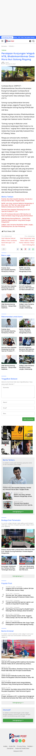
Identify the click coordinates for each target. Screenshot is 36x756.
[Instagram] (16, 741)
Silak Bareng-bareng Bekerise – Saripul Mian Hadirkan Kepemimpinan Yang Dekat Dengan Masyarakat (16, 220)
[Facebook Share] (17, 249)
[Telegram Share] (29, 249)
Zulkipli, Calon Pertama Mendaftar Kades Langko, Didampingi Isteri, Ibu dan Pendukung (17, 225)
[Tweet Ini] (21, 249)
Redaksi (30, 746)
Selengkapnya (17, 512)
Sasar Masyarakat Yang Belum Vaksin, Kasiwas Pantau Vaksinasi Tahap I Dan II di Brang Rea (27, 240)
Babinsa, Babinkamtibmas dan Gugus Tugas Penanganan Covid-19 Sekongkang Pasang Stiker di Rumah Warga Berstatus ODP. (20, 623)
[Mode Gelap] (30, 41)
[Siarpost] (9, 41)
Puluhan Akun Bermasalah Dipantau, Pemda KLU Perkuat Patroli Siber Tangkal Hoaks (16, 200)
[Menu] (2, 41)
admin (7, 62)
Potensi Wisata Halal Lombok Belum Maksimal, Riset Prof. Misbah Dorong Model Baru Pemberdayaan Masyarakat (18, 551)
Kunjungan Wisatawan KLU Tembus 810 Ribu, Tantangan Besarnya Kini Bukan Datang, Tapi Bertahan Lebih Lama (9, 568)
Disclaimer (10, 748)
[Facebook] (12, 741)
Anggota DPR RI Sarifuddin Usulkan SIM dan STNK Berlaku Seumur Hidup (20, 589)
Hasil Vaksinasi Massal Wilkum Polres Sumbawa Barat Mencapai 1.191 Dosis (9, 240)
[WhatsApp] (20, 741)
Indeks (5, 746)
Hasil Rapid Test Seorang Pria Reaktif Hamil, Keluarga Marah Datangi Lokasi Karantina (20, 610)
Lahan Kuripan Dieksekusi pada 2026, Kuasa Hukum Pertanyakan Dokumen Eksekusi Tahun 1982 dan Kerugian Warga (17, 676)
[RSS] (23, 741)
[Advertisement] (18, 18)
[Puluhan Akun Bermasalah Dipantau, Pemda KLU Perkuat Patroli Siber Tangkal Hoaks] (9, 261)
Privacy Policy (21, 746)
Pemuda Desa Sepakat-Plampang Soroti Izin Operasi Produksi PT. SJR (15, 210)
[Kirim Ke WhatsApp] (33, 249)
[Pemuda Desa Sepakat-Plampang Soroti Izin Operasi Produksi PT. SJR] (9, 280)
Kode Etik (12, 746)
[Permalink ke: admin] (3, 63)
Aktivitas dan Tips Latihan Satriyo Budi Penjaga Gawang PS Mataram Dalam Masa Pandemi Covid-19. (20, 596)
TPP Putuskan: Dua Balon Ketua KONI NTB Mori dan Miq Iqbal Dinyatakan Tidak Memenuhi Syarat (17, 690)
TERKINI (3, 50)
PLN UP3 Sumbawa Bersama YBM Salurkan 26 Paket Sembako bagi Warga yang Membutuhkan (17, 215)
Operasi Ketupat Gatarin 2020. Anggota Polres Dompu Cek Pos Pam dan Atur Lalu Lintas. (19, 616)
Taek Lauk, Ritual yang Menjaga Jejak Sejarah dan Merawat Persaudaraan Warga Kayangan (26, 568)
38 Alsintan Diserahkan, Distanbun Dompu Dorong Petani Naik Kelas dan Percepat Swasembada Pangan (17, 669)
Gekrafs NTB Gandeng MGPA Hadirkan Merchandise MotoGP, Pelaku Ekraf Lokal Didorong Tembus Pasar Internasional (18, 663)
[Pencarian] (33, 41)
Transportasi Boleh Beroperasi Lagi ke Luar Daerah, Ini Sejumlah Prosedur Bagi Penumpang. (20, 603)
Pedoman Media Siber (22, 748)
